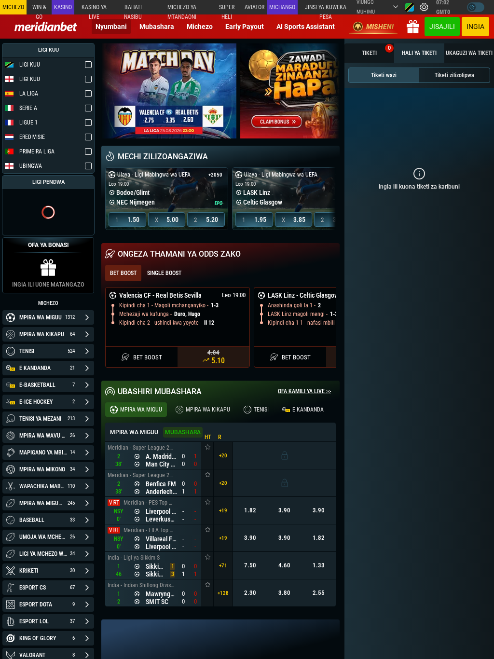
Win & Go (39, 9)
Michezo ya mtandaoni (181, 9)
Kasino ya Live (94, 9)
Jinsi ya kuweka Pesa (325, 9)
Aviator (254, 7)
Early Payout (244, 26)
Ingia (475, 26)
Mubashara (156, 26)
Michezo (200, 26)
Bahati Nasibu (133, 9)
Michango (282, 7)
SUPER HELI (226, 9)
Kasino (63, 7)
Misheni (380, 26)
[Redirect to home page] (46, 26)
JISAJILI (442, 26)
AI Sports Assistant (305, 26)
